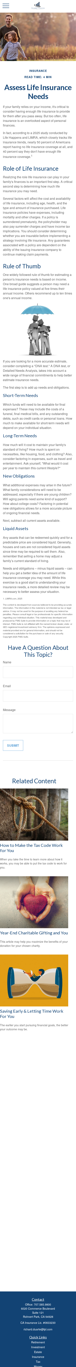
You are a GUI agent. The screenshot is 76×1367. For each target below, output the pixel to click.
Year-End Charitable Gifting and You (34, 932)
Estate (38, 1352)
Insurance (38, 1357)
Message (9, 710)
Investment (38, 1347)
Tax (38, 1362)
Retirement (38, 1342)
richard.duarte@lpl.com (38, 1329)
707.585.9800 (42, 1304)
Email (7, 686)
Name (7, 662)
